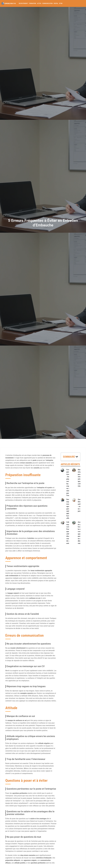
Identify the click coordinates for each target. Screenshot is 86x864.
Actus (39, 3)
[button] (77, 456)
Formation (32, 3)
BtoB (60, 3)
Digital (56, 3)
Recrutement (23, 3)
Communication (47, 3)
